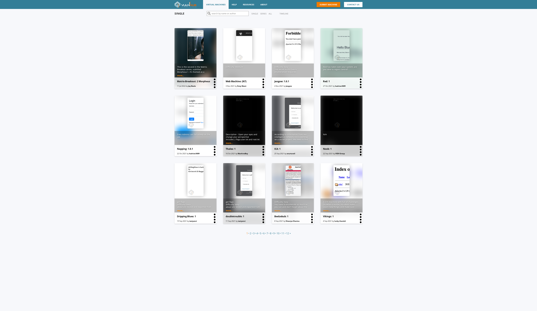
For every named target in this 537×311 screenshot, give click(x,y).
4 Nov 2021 (278, 86)
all (270, 13)
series (263, 13)
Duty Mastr (241, 86)
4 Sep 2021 (327, 221)
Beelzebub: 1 (281, 216)
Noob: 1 (327, 148)
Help (234, 4)
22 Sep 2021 (328, 153)
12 (287, 233)
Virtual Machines (216, 4)
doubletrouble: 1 (235, 216)
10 (278, 233)
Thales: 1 (230, 148)
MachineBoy (243, 153)
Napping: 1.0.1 (185, 148)
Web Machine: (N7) (236, 81)
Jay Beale (192, 86)
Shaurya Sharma (292, 221)
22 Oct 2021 (181, 153)
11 (282, 233)
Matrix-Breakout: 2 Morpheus (193, 81)
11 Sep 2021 (230, 221)
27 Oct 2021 (327, 86)
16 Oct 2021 (230, 153)
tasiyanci (193, 221)
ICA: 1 (277, 148)
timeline (284, 13)
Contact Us (353, 4)
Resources (248, 4)
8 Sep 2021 (278, 221)
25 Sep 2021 (279, 153)
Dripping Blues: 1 (186, 216)
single (254, 13)
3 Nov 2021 (230, 86)
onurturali (291, 153)
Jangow (289, 86)
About (263, 4)
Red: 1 (326, 81)
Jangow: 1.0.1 (281, 81)
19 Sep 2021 (182, 221)
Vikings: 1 (328, 216)
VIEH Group (340, 153)
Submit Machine (328, 4)
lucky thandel (340, 221)
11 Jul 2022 (181, 86)
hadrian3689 (340, 86)
